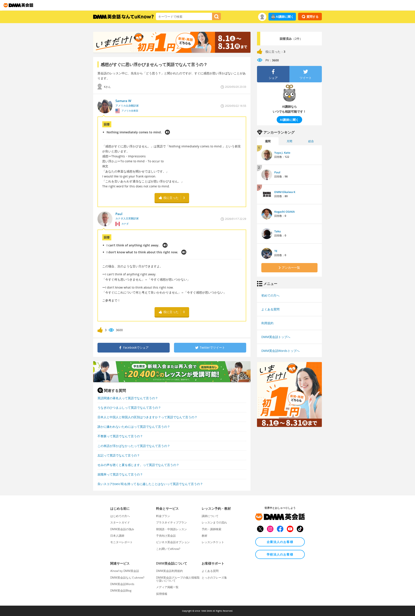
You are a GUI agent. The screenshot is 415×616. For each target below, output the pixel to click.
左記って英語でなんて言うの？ (118, 455)
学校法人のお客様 (280, 554)
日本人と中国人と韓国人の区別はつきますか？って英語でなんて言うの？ (147, 417)
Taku (277, 231)
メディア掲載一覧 (167, 587)
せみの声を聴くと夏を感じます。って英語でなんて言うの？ (138, 465)
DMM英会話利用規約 (169, 571)
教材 (204, 536)
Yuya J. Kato (282, 153)
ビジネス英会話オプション (173, 542)
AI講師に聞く (285, 16)
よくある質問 (270, 309)
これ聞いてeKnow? (168, 549)
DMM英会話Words (122, 584)
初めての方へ (270, 295)
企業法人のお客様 (280, 542)
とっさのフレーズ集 (214, 577)
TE (275, 251)
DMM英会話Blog (120, 590)
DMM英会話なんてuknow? (127, 577)
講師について (210, 516)
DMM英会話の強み (122, 529)
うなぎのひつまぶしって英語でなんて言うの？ (129, 407)
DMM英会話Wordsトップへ (280, 351)
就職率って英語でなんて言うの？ (120, 474)
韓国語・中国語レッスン (171, 529)
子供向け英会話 (166, 536)
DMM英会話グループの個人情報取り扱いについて (178, 579)
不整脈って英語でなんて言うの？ (120, 436)
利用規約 (267, 323)
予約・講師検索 (211, 529)
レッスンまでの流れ (214, 522)
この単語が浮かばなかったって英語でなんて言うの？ (133, 446)
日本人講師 (117, 536)
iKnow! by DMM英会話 (124, 571)
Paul (277, 172)
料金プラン (163, 516)
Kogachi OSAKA (284, 212)
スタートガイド (120, 522)
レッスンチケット (213, 542)
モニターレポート (121, 542)
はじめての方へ (120, 516)
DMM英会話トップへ (275, 337)
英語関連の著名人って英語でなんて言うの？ (127, 398)
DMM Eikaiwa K (284, 192)
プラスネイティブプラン (171, 522)
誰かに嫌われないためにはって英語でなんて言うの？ (133, 426)
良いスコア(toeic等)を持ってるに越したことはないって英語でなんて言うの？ (150, 484)
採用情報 (161, 594)
